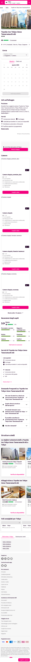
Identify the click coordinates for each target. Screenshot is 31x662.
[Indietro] (4, 65)
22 (23, 81)
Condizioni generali (5, 574)
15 (23, 78)
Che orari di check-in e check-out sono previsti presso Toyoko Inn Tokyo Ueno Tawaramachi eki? (14, 397)
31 (4, 89)
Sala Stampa (4, 592)
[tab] (7, 536)
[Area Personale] (29, 2)
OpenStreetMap (26, 133)
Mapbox (20, 133)
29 (23, 85)
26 (11, 85)
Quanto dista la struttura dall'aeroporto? (12, 404)
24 (4, 85)
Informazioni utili (5, 607)
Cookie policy (4, 579)
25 (8, 85)
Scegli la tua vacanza (6, 628)
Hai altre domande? (11, 425)
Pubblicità (3, 587)
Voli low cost (4, 626)
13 (15, 78)
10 (4, 78)
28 (19, 85)
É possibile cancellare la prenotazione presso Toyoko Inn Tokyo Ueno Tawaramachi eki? (14, 419)
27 (15, 85)
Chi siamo (3, 572)
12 (11, 78)
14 (19, 78)
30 (26, 85)
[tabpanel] (15, 545)
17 (4, 81)
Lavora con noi (4, 584)
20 (15, 81)
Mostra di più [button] (6, 381)
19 (11, 81)
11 (8, 78)
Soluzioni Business (5, 594)
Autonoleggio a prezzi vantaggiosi (9, 623)
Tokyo (7, 7)
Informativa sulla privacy (6, 577)
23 (26, 81)
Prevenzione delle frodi (6, 615)
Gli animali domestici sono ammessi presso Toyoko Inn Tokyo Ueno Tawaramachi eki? (15, 411)
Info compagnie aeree (6, 605)
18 (8, 81)
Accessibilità (4, 612)
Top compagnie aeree (6, 621)
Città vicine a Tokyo (7, 536)
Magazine (3, 633)
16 (26, 78)
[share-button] (24, 12)
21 (19, 81)
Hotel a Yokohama (7, 541)
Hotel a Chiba (6, 548)
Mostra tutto (5, 129)
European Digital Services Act (8, 610)
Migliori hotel (4, 631)
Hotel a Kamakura (7, 544)
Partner (3, 589)
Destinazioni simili (21, 536)
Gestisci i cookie (5, 582)
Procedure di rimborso (6, 602)
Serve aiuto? (4, 600)
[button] (14, 19)
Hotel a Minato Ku (7, 546)
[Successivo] (26, 65)
